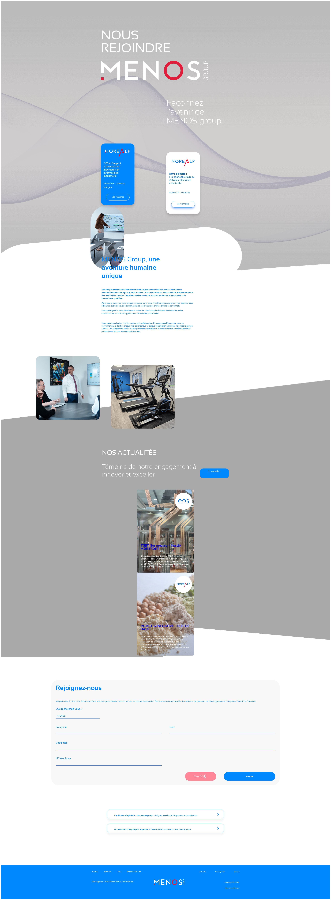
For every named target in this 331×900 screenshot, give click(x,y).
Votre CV (198, 776)
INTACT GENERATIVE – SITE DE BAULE (165, 627)
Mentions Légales (232, 888)
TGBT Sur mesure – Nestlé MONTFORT (161, 547)
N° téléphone (63, 758)
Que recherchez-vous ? (69, 708)
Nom (172, 727)
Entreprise (61, 727)
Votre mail (61, 742)
